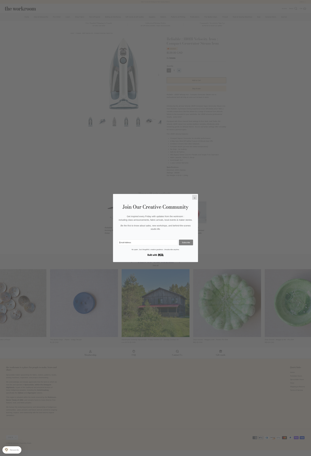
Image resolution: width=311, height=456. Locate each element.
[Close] (194, 197)
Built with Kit (155, 255)
